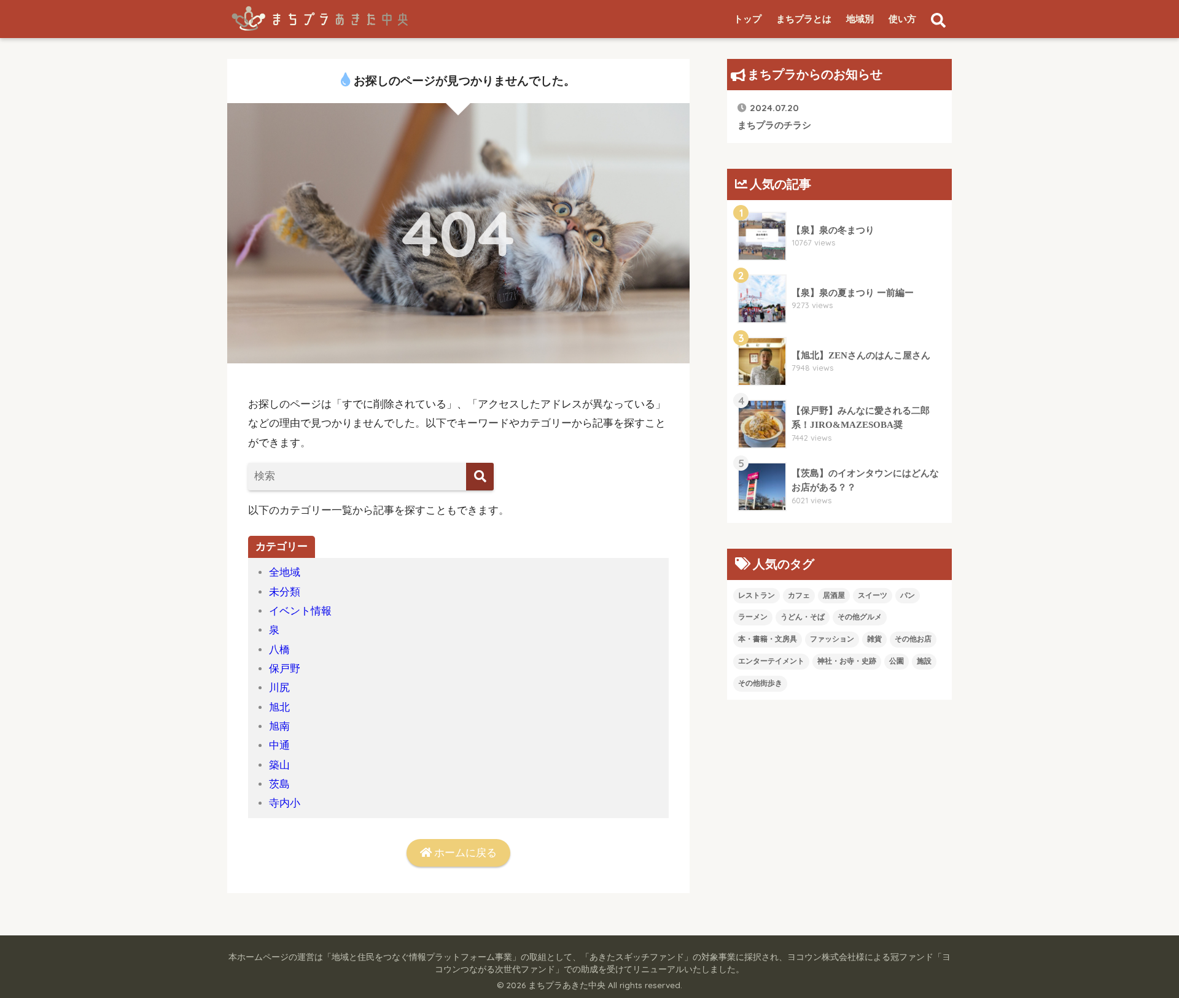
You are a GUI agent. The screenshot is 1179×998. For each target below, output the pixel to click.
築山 (279, 765)
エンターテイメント (771, 661)
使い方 (902, 19)
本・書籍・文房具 (767, 639)
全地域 (284, 572)
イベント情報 (300, 611)
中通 (279, 745)
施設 (924, 661)
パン (907, 595)
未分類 (284, 592)
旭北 (279, 707)
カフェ (799, 595)
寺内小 (284, 803)
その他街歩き (760, 683)
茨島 (279, 784)
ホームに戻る (464, 853)
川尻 (279, 688)
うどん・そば (802, 617)
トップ (747, 19)
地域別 (860, 19)
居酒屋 (834, 595)
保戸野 (284, 669)
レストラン (756, 595)
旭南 (279, 726)
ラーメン (753, 617)
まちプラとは (803, 19)
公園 (896, 661)
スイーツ (872, 595)
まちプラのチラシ (774, 116)
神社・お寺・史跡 (846, 661)
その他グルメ (860, 617)
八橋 (279, 650)
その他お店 (913, 639)
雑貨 (874, 639)
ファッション (832, 639)
